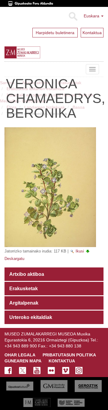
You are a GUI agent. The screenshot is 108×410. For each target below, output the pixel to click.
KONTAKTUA (62, 360)
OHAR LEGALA (19, 354)
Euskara (92, 15)
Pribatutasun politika (69, 354)
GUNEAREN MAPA (22, 360)
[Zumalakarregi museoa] (34, 52)
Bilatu (73, 16)
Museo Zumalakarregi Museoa (9, 69)
